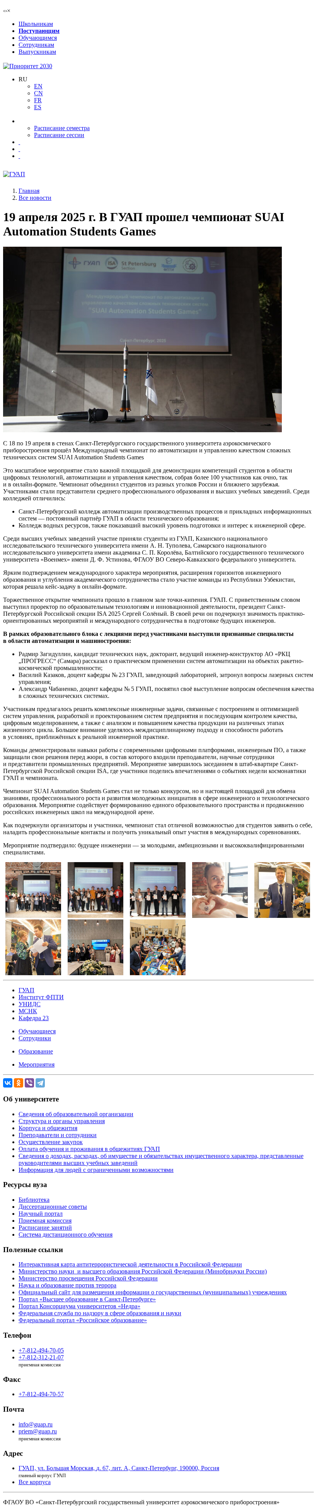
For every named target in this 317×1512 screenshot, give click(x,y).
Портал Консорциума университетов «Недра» (79, 1306)
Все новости (35, 197)
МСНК (28, 1011)
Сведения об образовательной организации (76, 1114)
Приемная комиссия (45, 1220)
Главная (29, 190)
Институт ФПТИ (41, 997)
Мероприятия (37, 1064)
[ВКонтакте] (7, 1083)
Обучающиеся (37, 1031)
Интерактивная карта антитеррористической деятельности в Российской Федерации (130, 1264)
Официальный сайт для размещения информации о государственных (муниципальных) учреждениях (153, 1292)
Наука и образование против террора (67, 1285)
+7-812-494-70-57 (41, 1394)
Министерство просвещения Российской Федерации (88, 1278)
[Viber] (29, 1083)
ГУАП (26, 990)
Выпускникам (37, 51)
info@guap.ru (36, 1424)
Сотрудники (35, 1038)
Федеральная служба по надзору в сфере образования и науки (100, 1313)
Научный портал (41, 1213)
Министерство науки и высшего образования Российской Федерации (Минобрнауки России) (143, 1271)
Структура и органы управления (62, 1121)
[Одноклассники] (18, 1083)
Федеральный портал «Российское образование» (83, 1320)
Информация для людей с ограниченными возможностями (96, 1170)
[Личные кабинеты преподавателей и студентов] (19, 142)
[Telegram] (40, 1083)
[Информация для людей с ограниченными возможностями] (19, 149)
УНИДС (30, 1004)
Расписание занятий (45, 1227)
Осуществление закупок (51, 1142)
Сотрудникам (36, 44)
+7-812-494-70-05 (41, 1350)
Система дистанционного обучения (65, 1234)
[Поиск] (19, 156)
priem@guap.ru (38, 1431)
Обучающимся (38, 37)
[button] (23, 79)
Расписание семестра (62, 128)
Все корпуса (35, 1482)
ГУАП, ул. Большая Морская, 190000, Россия (119, 1468)
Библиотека (34, 1199)
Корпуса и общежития (48, 1128)
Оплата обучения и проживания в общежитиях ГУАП (89, 1149)
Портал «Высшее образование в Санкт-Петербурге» (87, 1299)
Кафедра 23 (34, 1018)
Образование (36, 1051)
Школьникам (36, 24)
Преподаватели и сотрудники (58, 1135)
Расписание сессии (59, 135)
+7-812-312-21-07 (41, 1357)
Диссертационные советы (53, 1206)
